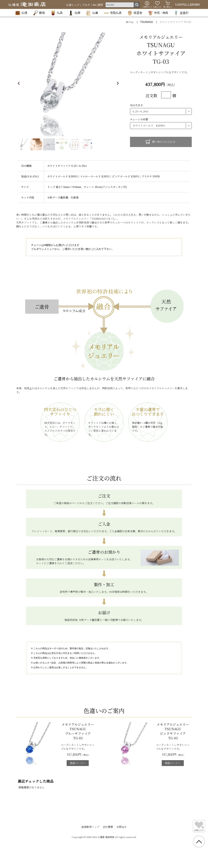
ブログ (86, 5)
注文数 (151, 95)
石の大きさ (136, 105)
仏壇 (24, 12)
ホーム (130, 22)
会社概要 (108, 827)
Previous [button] (21, 84)
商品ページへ (77, 763)
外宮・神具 (161, 12)
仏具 (60, 12)
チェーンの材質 (139, 119)
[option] (68, 84)
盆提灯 (184, 12)
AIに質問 (98, 5)
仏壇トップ (72, 5)
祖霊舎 (138, 12)
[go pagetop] (199, 841)
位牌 (77, 12)
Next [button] (115, 84)
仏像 (95, 12)
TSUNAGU (146, 22)
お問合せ (121, 827)
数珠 (42, 12)
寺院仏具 (116, 12)
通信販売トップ (90, 827)
